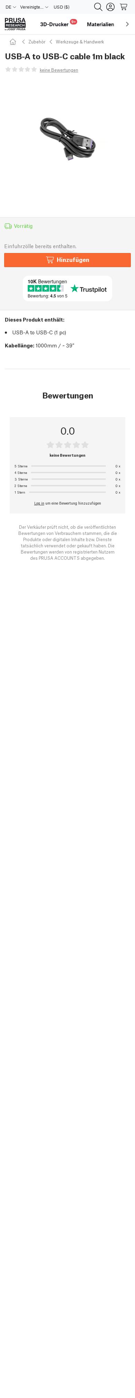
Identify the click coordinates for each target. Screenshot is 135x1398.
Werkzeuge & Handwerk (80, 41)
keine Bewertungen (59, 70)
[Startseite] (14, 41)
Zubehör (36, 41)
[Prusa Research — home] (15, 24)
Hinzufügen (73, 259)
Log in (39, 502)
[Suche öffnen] (98, 7)
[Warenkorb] (124, 7)
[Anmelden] (110, 7)
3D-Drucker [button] (58, 23)
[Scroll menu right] (127, 24)
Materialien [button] (100, 24)
